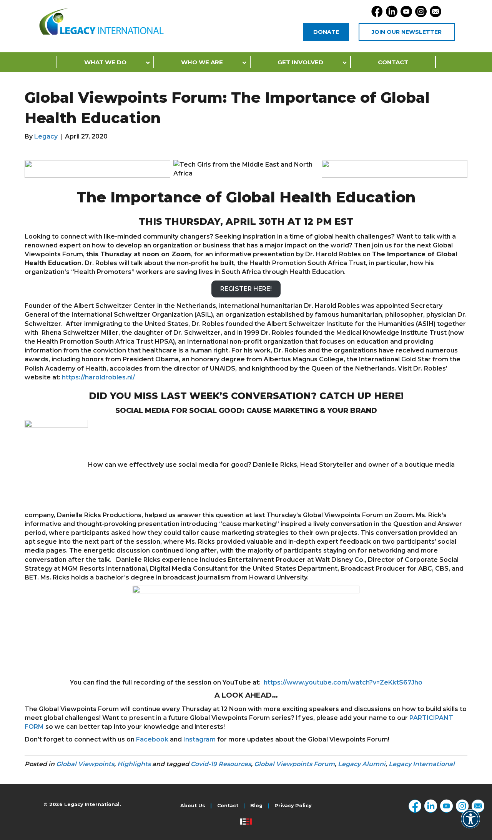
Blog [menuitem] (256, 805)
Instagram (199, 739)
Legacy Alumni (362, 764)
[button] (470, 824)
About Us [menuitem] (192, 805)
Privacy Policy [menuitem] (292, 805)
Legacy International (422, 764)
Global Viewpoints (85, 764)
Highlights (134, 764)
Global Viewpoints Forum (294, 764)
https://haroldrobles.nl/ (98, 377)
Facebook (152, 739)
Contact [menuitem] (227, 805)
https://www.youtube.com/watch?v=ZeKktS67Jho (343, 682)
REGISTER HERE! (246, 288)
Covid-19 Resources (221, 764)
